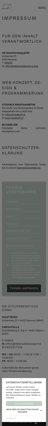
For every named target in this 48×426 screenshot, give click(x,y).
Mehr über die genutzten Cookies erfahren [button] (22, 410)
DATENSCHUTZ (11, 418)
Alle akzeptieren (24, 403)
